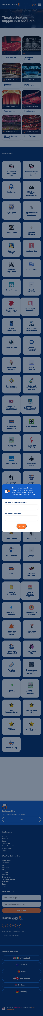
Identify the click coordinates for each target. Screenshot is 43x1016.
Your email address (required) (16, 503)
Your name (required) (13, 514)
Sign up (21, 526)
